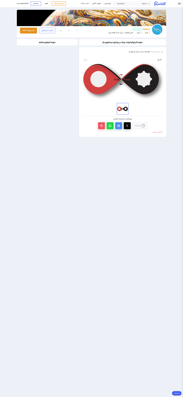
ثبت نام (36, 3)
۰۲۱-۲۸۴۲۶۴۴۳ (23, 4)
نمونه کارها (155, 52)
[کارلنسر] (160, 3)
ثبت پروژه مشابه (28, 30)
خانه (162, 52)
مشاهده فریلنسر (137, 29)
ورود (46, 3)
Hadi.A (146, 29)
